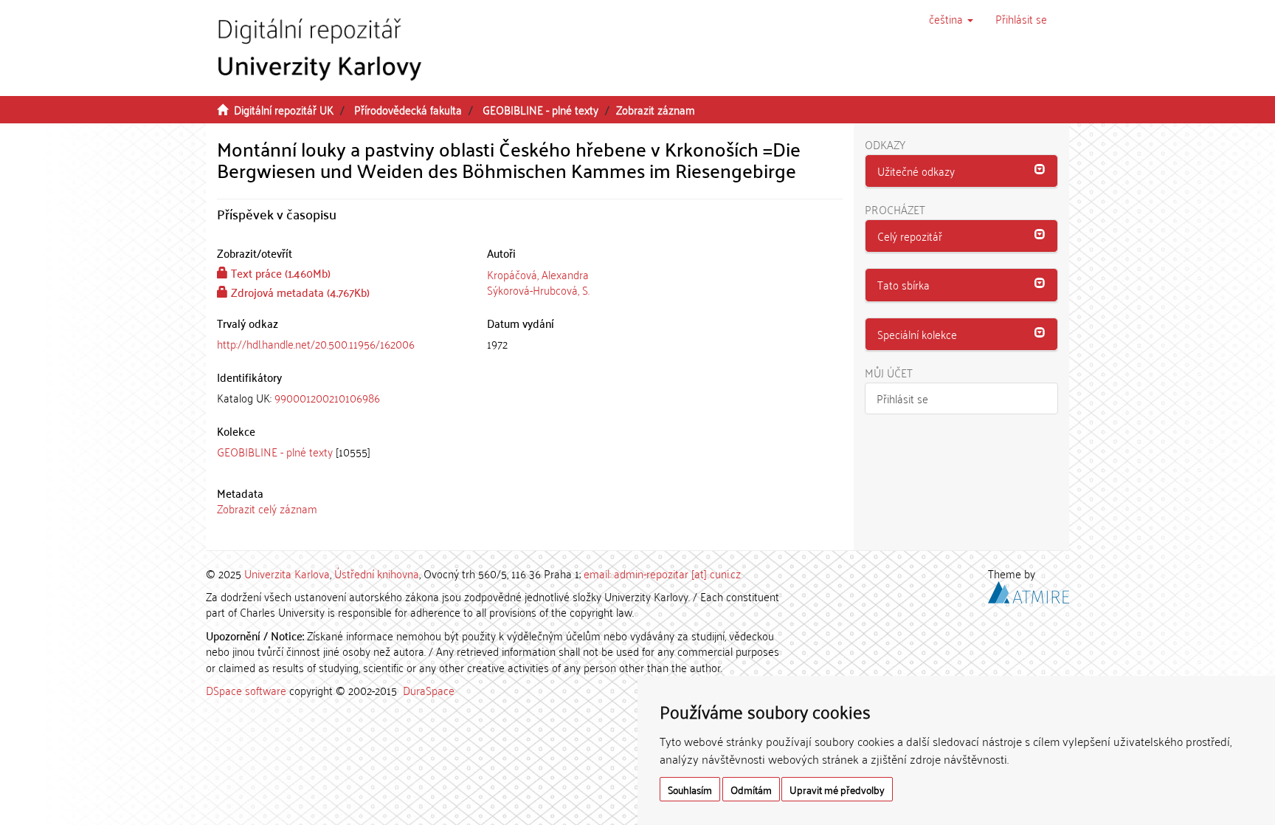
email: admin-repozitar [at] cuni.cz (662, 573)
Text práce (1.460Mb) (279, 272)
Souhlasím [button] (690, 789)
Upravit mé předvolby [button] (837, 789)
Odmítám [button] (751, 789)
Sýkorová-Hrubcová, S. (538, 289)
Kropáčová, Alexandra (538, 274)
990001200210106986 (327, 397)
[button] (951, 18)
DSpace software (246, 689)
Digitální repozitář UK (284, 109)
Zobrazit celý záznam (267, 508)
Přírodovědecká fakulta (408, 109)
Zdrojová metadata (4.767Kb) (299, 291)
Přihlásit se (902, 398)
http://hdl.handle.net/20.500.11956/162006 (316, 343)
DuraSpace (429, 689)
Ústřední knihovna (376, 573)
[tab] (341, 397)
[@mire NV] (1028, 590)
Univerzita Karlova (287, 573)
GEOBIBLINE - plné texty (540, 109)
